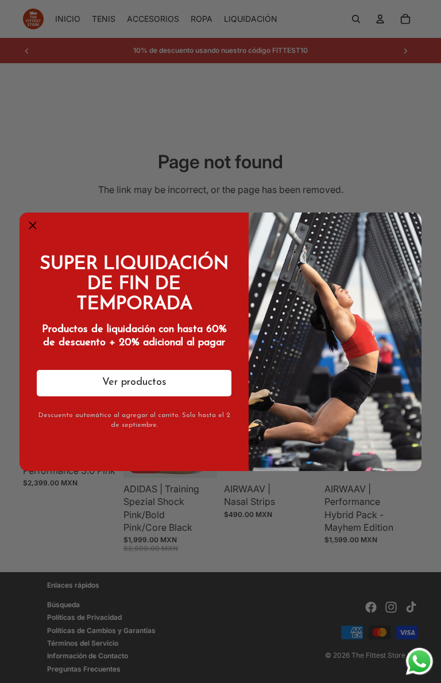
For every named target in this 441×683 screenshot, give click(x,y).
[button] (32, 225)
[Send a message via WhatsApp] (419, 661)
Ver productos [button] (134, 382)
